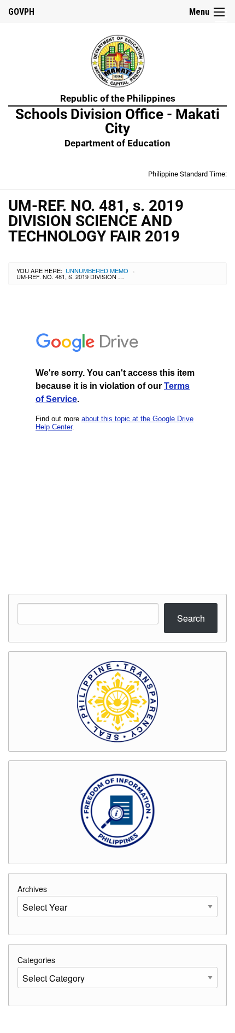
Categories (36, 959)
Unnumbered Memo (97, 270)
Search (191, 618)
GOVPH (21, 12)
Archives (32, 888)
